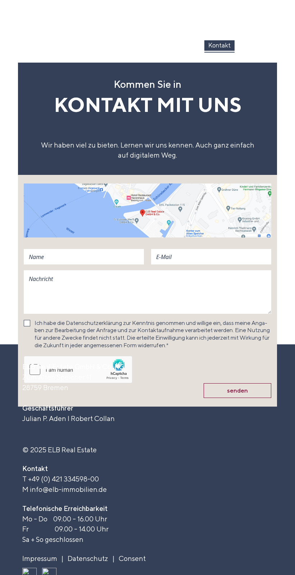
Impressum (39, 558)
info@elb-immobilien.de (68, 489)
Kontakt (219, 45)
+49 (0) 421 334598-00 (63, 479)
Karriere (258, 45)
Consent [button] (132, 558)
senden (237, 390)
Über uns (38, 45)
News (183, 45)
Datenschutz (88, 558)
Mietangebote (137, 45)
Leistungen (84, 45)
